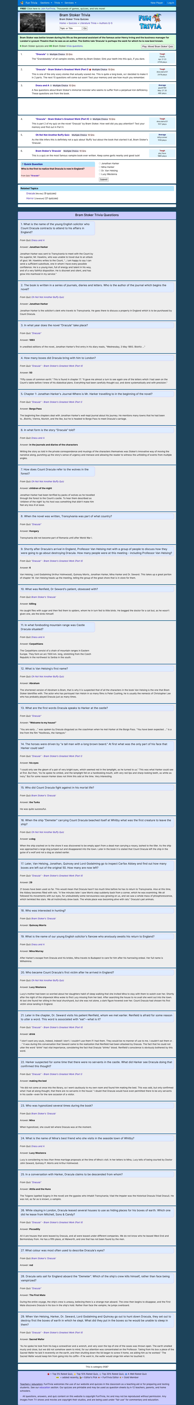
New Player (157, 2)
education (44, 1387)
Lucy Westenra (109, 174)
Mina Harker (107, 167)
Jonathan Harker (110, 163)
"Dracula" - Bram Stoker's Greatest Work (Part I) (56, 402)
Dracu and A (38, 240)
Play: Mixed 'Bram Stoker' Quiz (157, 46)
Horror (30, 198)
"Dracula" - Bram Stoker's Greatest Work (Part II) (57, 366)
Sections (45, 2)
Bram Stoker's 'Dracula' (43, 597)
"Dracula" (36, 333)
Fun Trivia (30, 2)
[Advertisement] (97, 106)
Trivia (57, 2)
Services (69, 2)
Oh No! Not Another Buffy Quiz (47, 297)
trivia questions (75, 46)
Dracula (30, 193)
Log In (171, 2)
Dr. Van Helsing (109, 170)
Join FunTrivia (48, 8)
